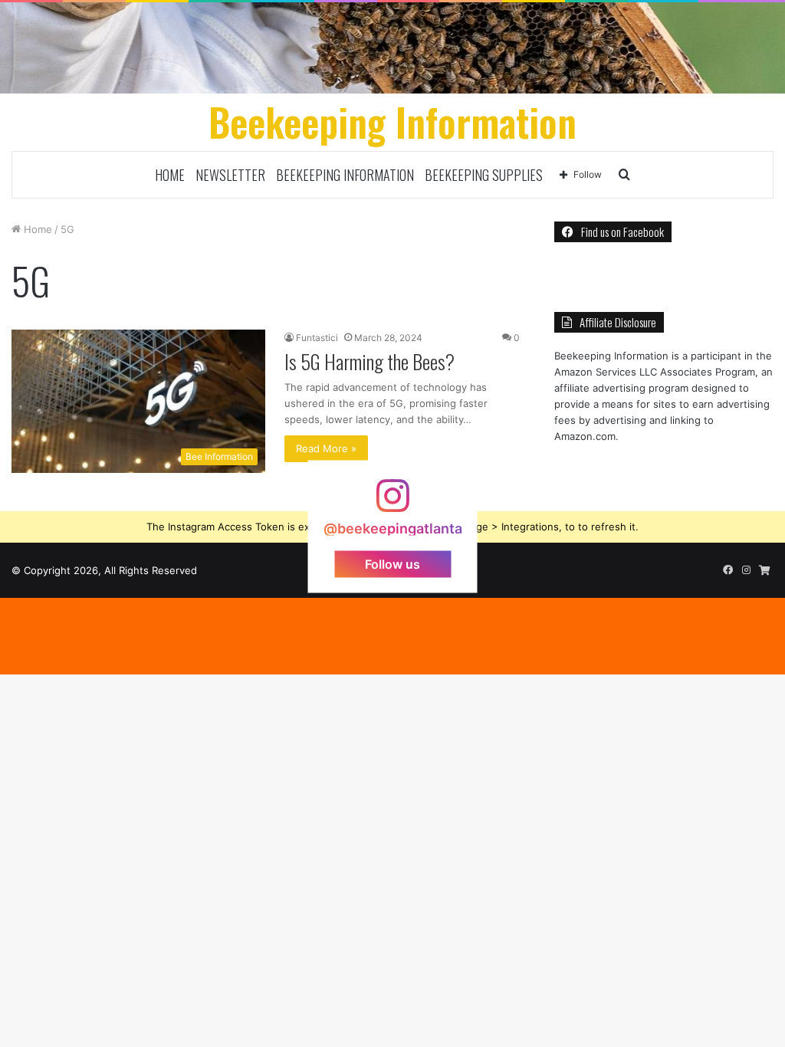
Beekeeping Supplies (484, 175)
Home (170, 175)
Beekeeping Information (345, 175)
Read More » (326, 448)
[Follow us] (392, 503)
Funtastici (317, 337)
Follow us (392, 564)
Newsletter (230, 175)
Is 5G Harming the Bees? (369, 361)
